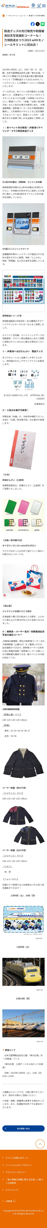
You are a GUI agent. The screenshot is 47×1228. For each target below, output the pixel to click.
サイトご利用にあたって (16, 1157)
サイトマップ (11, 1189)
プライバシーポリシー (15, 1172)
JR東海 (8, 1201)
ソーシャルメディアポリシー (19, 1165)
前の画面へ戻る (23, 1128)
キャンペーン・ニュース (16, 15)
